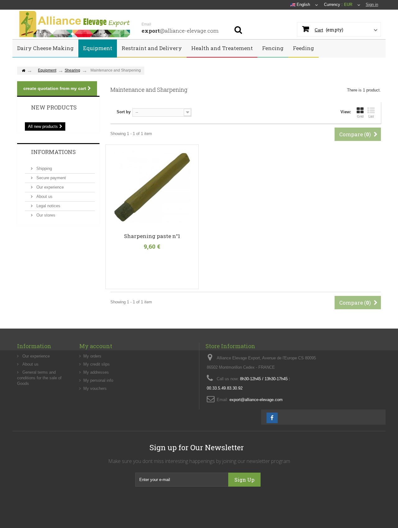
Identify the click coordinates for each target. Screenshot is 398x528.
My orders (92, 356)
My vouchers (95, 388)
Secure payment (50, 177)
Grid (360, 116)
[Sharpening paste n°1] (152, 187)
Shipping (43, 168)
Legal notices (47, 205)
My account (95, 346)
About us (44, 196)
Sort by (124, 112)
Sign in (372, 4)
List (371, 116)
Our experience (49, 187)
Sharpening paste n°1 (152, 236)
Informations (53, 152)
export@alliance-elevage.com (256, 399)
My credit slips (96, 364)
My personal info (98, 380)
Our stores (45, 215)
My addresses (96, 372)
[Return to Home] (23, 71)
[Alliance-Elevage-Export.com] (74, 24)
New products (54, 107)
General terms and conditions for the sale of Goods (39, 378)
